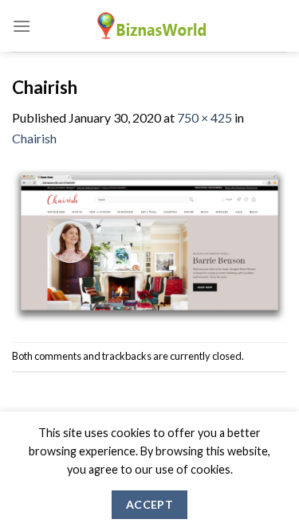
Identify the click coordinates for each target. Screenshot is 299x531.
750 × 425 (204, 117)
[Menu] (21, 25)
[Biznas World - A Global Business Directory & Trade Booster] (150, 26)
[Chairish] (149, 243)
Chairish (34, 138)
